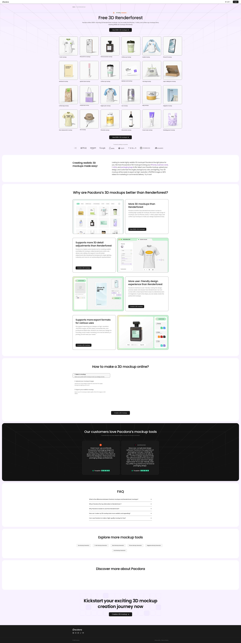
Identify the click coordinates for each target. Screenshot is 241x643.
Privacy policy (158, 640)
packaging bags (127, 167)
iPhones (154, 165)
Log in (235, 2)
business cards (162, 165)
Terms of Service (164, 640)
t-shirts (114, 167)
